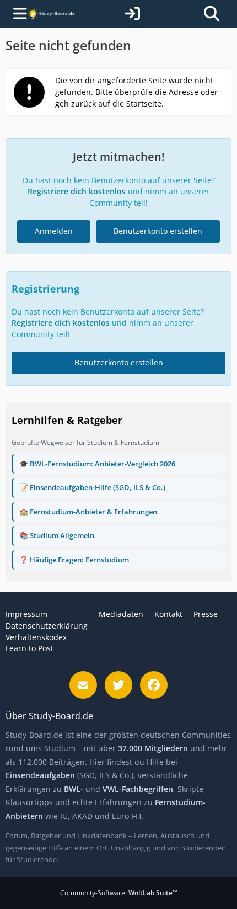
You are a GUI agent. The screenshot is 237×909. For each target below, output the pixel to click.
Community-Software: (118, 892)
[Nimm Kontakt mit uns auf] (83, 685)
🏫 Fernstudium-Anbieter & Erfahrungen (88, 512)
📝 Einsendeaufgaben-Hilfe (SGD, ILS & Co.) (92, 487)
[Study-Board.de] (50, 14)
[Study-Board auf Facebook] (154, 685)
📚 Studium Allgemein (56, 535)
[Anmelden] (132, 14)
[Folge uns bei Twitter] (118, 685)
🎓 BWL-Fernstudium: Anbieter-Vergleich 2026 (97, 464)
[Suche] (212, 14)
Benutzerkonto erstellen (158, 231)
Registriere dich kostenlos (77, 191)
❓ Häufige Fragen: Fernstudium (74, 560)
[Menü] (16, 14)
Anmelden (54, 231)
